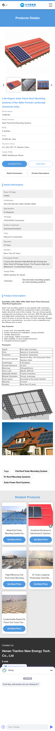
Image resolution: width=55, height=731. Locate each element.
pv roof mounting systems (17, 477)
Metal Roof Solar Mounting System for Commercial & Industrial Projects (14, 532)
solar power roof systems (17, 482)
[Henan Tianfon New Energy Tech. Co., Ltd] (28, 5)
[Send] (51, 727)
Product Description (40, 173)
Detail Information (14, 173)
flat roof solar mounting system (31, 471)
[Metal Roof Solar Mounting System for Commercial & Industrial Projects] (14, 515)
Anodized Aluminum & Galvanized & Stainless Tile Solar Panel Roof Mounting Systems (40, 532)
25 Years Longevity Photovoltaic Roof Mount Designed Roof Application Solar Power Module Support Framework (41, 577)
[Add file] (3, 727)
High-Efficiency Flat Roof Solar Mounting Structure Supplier (14, 577)
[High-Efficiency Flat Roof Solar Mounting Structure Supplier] (14, 559)
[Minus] (51, 670)
